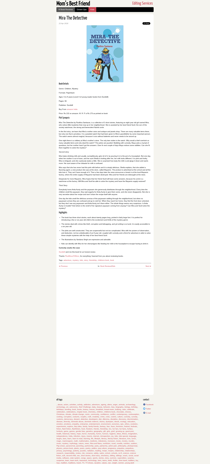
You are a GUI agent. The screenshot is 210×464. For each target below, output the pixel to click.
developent (93, 419)
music (59, 443)
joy (112, 436)
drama (102, 421)
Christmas (60, 414)
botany (85, 409)
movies (124, 441)
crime (102, 417)
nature (81, 443)
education (131, 421)
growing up (120, 431)
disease (59, 421)
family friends (93, 426)
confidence (104, 414)
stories (101, 458)
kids (81, 260)
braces (92, 409)
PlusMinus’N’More (72, 256)
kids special (123, 436)
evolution (134, 424)
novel (113, 443)
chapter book (82, 412)
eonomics (115, 424)
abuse (60, 404)
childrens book (103, 260)
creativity (95, 417)
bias (112, 407)
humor (98, 434)
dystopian (109, 421)
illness (124, 434)
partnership (89, 446)
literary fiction (113, 438)
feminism (119, 426)
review (78, 453)
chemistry (92, 412)
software (65, 458)
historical (65, 434)
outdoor (134, 443)
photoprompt (132, 446)
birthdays (60, 409)
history (73, 434)
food (83, 429)
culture (120, 417)
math (76, 441)
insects (89, 436)
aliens (109, 404)
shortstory (105, 455)
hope (79, 434)
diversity (67, 421)
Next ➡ (148, 266)
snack (125, 455)
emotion (60, 424)
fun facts (122, 429)
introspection (105, 436)
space (89, 458)
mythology (73, 443)
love (128, 438)
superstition (122, 458)
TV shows (89, 463)
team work (74, 460)
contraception (133, 414)
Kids (92, 9)
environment (106, 424)
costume (76, 417)
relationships (130, 451)
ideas (119, 434)
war (109, 463)
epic (122, 424)
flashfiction (76, 429)
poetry (88, 448)
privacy (59, 451)
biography (119, 407)
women (121, 463)
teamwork (83, 460)
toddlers (131, 460)
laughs (59, 438)
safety (96, 453)
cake (124, 409)
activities (73, 404)
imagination (132, 434)
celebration (61, 412)
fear (108, 426)
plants (76, 448)
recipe (104, 451)
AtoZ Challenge (85, 407)
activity (80, 404)
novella (119, 443)
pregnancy (112, 448)
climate (68, 414)
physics (59, 448)
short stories (85, 455)
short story (96, 455)
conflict (112, 414)
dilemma (106, 419)
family (85, 426)
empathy (75, 424)
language (132, 436)
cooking (59, 417)
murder (131, 441)
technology (92, 460)
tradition (64, 463)
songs (83, 458)
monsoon (111, 441)
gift (104, 431)
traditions (71, 463)
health (59, 434)
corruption (67, 417)
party (97, 446)
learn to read (77, 438)
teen (99, 460)
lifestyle (97, 438)
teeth (110, 460)
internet (96, 436)
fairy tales (78, 426)
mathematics (84, 441)
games (72, 431)
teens (104, 460)
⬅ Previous (63, 266)
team (67, 460)
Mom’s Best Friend (73, 4)
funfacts (60, 431)
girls (108, 431)
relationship (119, 451)
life (92, 438)
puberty (76, 451)
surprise (131, 458)
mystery (76, 260)
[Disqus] (105, 300)
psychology (67, 451)
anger (115, 404)
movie (118, 441)
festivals (134, 426)
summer (113, 458)
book (112, 260)
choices (128, 412)
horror (84, 434)
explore (70, 426)
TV (83, 463)
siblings (119, 455)
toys (58, 463)
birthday (134, 407)
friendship (93, 260)
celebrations (71, 412)
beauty (99, 407)
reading (98, 451)
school (107, 453)
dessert (77, 419)
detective (84, 419)
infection (77, 436)
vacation (97, 463)
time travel (123, 460)
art (67, 407)
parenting (79, 446)
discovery (122, 419)
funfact (129, 429)
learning (87, 438)
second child (71, 455)
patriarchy (103, 446)
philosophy (122, 446)
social (131, 455)
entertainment (94, 424)
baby (94, 407)
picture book (68, 448)
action (66, 404)
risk (83, 453)
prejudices (129, 448)
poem (82, 448)
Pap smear (61, 446)
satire (102, 453)
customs (60, 419)
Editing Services (142, 3)
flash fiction (66, 429)
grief (113, 431)
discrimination (132, 419)
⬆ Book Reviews (65, 9)
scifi (63, 455)
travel (79, 463)
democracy (68, 419)
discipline (114, 419)
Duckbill (62, 252)
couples (83, 417)
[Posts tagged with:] (56, 404)
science (126, 453)
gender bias (80, 431)
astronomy (74, 407)
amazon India (72, 109)
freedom (89, 429)
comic (87, 414)
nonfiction (106, 443)
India (70, 436)
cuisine (113, 417)
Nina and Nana (96, 443)
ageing (103, 404)
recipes (111, 451)
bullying (118, 409)
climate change (78, 414)
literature (122, 438)
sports (95, 458)
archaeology (130, 404)
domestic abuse (77, 421)
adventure (67, 260)
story (86, 260)
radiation (90, 451)
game (66, 431)
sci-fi (120, 453)
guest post (130, 431)
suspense (60, 460)
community (95, 414)
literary (104, 438)
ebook (116, 421)
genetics (89, 431)
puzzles (83, 451)
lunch (134, 438)
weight (114, 463)
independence (62, 436)
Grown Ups (82, 9)
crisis (108, 417)
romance (89, 453)
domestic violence (91, 421)
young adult (129, 463)
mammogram (67, 441)
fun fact (115, 429)
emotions (67, 424)
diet (100, 419)
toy (137, 460)
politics (94, 448)
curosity (134, 417)
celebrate (130, 409)
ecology (123, 421)
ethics (127, 424)
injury (83, 436)
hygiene (112, 434)
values (104, 463)
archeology (61, 407)
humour (105, 434)
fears (113, 426)
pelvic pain (113, 446)
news (87, 443)
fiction (59, 429)
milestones (102, 441)
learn (69, 438)
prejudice (120, 448)
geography (98, 431)
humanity (91, 434)
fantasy (102, 426)
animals (122, 404)
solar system (75, 458)
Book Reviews (105, 266)
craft (89, 417)
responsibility (69, 453)
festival (127, 426)
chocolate (120, 412)
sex (78, 455)
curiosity (127, 417)
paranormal (70, 446)
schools (114, 453)
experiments (61, 426)
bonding (68, 409)
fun (110, 429)
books (79, 409)
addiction (87, 404)
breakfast (99, 409)
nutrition (126, 443)
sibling (112, 455)
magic (59, 441)
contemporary (122, 414)
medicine (93, 441)
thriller (115, 460)
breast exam (109, 409)
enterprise (84, 424)
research (60, 453)
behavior (106, 407)
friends (96, 429)
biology (127, 407)
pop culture (102, 448)
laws (64, 438)
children (100, 412)
